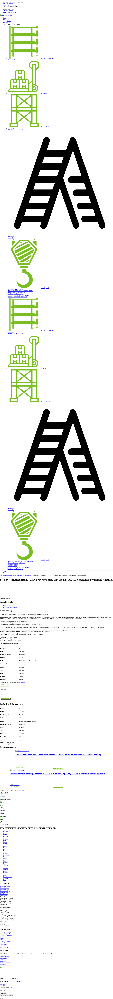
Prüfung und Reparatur (6, 935)
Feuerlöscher (3, 895)
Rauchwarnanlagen (5, 891)
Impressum (3, 984)
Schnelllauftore (4, 938)
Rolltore (2, 936)
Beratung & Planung (5, 932)
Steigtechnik (3, 961)
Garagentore (3, 945)
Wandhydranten (4, 892)
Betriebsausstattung (5, 962)
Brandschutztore (4, 889)
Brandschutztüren (4, 888)
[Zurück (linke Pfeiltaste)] (0, 998)
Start (1, 575)
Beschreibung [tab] (7, 605)
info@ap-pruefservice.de (15, 981)
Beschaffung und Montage (7, 934)
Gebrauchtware (4, 964)
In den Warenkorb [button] (58, 768)
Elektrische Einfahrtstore (6, 941)
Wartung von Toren (5, 947)
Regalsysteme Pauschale (6, 694)
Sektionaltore (3, 939)
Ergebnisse (3, 993)
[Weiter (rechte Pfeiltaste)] (2, 998)
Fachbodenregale (17, 575)
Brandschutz (3, 958)
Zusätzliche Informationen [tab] (10, 607)
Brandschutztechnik (5, 886)
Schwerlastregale (7, 575)
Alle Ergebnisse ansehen (7, 995)
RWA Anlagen (4, 894)
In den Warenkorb (5, 698)
